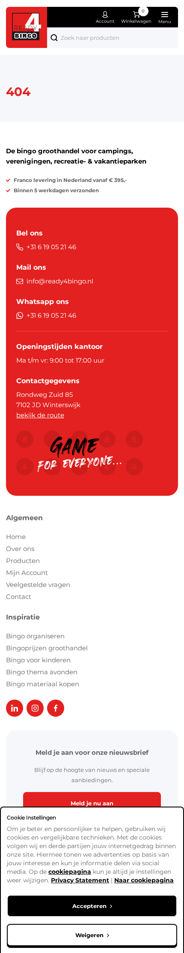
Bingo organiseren (35, 636)
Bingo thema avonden (41, 672)
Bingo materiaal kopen (42, 684)
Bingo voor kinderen (38, 660)
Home (16, 537)
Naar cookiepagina (144, 880)
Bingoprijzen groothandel (47, 648)
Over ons (20, 549)
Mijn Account (27, 573)
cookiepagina (69, 872)
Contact (18, 597)
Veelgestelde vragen (38, 585)
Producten (23, 561)
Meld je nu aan (92, 803)
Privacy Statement (80, 880)
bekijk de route (40, 415)
